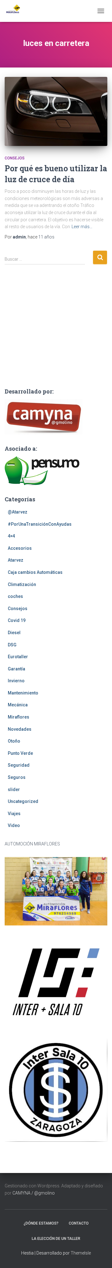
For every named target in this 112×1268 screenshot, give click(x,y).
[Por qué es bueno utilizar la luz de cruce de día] (56, 111)
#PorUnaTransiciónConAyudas (40, 524)
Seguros (17, 777)
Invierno (16, 680)
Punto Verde (20, 753)
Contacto (79, 1223)
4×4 (11, 536)
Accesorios (20, 548)
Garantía (16, 668)
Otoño (14, 741)
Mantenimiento (23, 692)
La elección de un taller (56, 1238)
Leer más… (82, 226)
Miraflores (18, 716)
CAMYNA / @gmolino (33, 1192)
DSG (12, 644)
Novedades (19, 729)
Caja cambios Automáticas (35, 572)
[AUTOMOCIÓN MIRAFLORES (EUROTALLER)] (15, 11)
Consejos (15, 158)
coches (15, 596)
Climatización (22, 584)
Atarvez (15, 560)
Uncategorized (23, 801)
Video (14, 825)
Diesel (14, 632)
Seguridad (19, 765)
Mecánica (18, 704)
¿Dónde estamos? (41, 1223)
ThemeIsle (81, 1252)
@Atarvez (17, 511)
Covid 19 (17, 620)
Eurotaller (18, 656)
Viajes (14, 813)
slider (14, 789)
